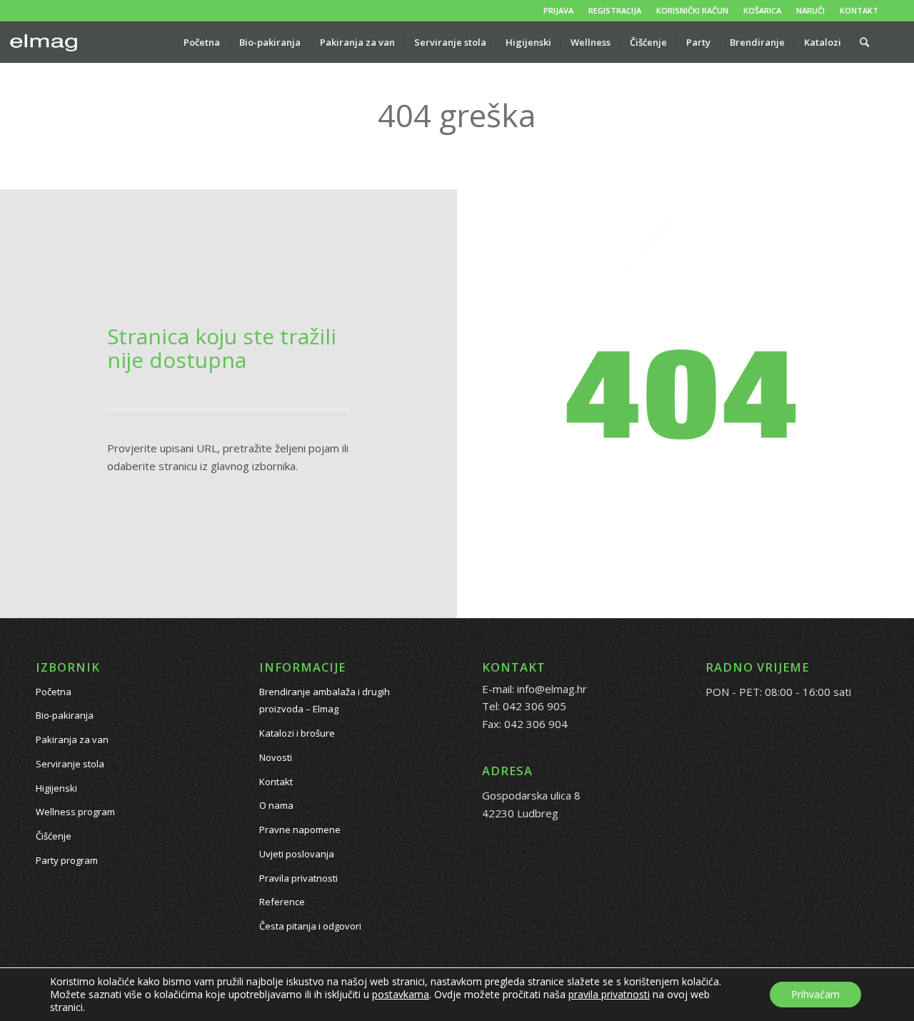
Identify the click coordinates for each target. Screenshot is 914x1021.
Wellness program (75, 811)
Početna (53, 691)
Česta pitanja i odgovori (310, 926)
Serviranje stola (70, 763)
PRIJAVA (558, 10)
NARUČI (810, 10)
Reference (282, 901)
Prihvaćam (815, 994)
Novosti (275, 757)
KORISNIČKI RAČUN (692, 10)
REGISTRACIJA (614, 10)
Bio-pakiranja (65, 715)
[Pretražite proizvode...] (864, 42)
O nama (276, 805)
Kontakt (276, 781)
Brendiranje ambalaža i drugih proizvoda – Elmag (324, 700)
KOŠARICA (762, 10)
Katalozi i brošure (297, 733)
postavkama (400, 994)
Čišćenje (53, 836)
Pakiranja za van (72, 739)
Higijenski (56, 788)
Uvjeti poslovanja (296, 853)
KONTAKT (859, 10)
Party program (67, 860)
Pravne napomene (300, 829)
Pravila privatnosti (298, 878)
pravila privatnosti (609, 994)
